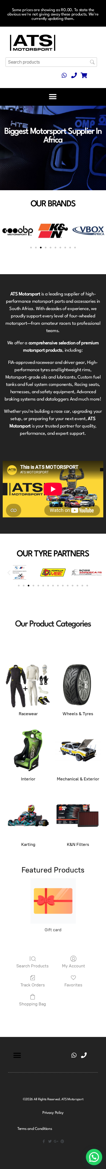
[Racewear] (28, 685)
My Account (73, 965)
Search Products (32, 965)
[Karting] (28, 815)
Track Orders (32, 984)
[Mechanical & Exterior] (78, 750)
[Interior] (28, 750)
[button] (53, 97)
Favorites (73, 984)
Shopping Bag (32, 1004)
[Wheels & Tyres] (78, 685)
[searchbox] (51, 62)
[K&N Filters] (78, 815)
